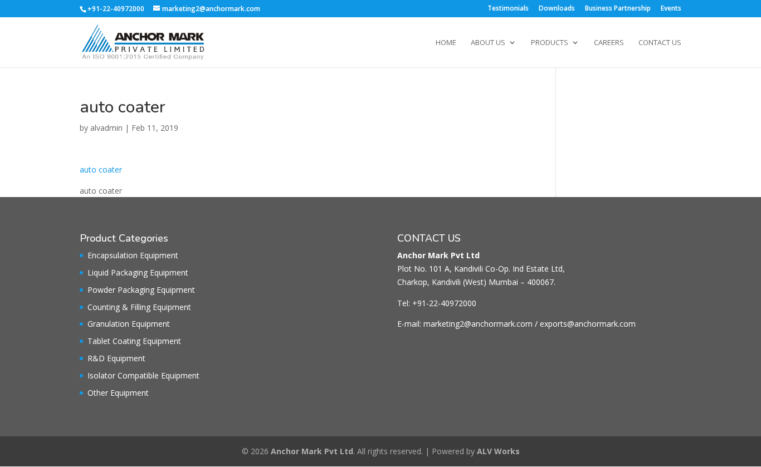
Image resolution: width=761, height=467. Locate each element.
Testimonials (508, 9)
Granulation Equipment (128, 323)
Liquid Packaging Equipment (137, 272)
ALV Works (498, 451)
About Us (488, 42)
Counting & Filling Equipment (139, 307)
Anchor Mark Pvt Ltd (312, 451)
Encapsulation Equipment (132, 255)
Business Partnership (618, 9)
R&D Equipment (116, 358)
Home (446, 42)
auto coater (101, 169)
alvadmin (106, 127)
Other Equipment (118, 392)
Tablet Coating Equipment (134, 341)
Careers (609, 42)
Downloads (557, 9)
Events (671, 9)
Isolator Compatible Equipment (143, 375)
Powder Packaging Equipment (141, 289)
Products (549, 42)
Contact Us (659, 42)
